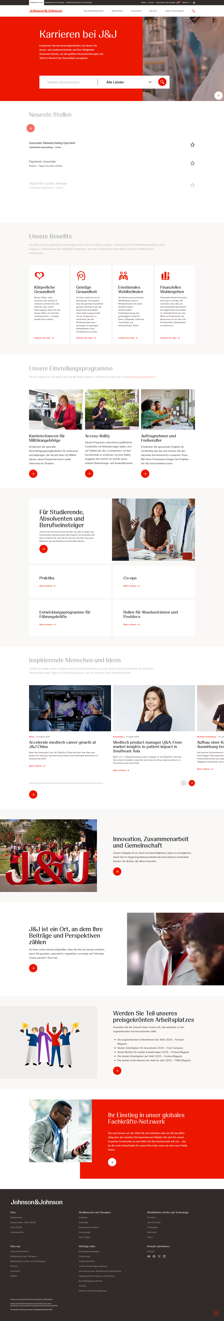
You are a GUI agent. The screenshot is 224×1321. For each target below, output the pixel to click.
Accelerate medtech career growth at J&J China (62, 744)
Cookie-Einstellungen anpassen (93, 1266)
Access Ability (97, 436)
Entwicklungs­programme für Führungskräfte (64, 614)
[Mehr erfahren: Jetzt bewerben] (48, 1042)
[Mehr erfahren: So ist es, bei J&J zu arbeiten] (48, 855)
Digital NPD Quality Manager (48, 174)
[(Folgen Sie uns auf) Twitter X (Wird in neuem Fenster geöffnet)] (159, 1256)
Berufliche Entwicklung (206, 737)
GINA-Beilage (47, 1299)
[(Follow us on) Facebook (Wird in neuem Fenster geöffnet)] (154, 1256)
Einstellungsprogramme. (143, 377)
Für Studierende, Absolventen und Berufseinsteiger (61, 518)
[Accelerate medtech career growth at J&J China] (70, 708)
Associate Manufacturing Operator (52, 142)
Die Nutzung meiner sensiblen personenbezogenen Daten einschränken (34, 1305)
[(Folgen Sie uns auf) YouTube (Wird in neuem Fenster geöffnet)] (148, 1256)
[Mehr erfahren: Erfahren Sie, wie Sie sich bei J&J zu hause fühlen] (175, 949)
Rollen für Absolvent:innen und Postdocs (150, 614)
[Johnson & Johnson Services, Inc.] (45, 10)
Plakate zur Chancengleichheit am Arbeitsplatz (26, 1299)
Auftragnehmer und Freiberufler (158, 438)
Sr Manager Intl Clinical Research (51, 206)
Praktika (46, 578)
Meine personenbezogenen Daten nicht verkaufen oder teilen (30, 1303)
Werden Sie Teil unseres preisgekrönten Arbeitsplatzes (153, 1016)
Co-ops (130, 578)
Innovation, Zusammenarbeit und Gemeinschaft (151, 842)
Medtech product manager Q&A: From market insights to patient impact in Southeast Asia (147, 746)
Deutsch (185, 2)
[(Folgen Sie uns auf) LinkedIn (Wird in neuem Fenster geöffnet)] (164, 1256)
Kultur (31, 737)
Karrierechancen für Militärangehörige (47, 438)
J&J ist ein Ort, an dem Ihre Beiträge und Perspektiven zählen (66, 935)
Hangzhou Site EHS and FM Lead (51, 190)
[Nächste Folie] (192, 783)
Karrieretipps (118, 737)
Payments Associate (42, 158)
